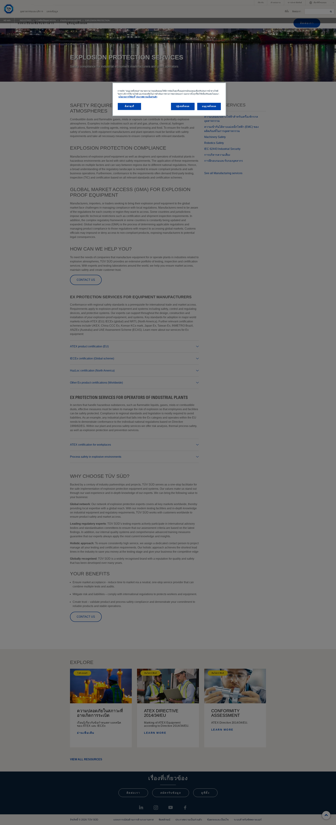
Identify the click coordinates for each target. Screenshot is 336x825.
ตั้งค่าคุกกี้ (129, 106)
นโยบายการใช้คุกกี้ (126, 97)
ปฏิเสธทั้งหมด (182, 106)
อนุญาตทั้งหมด (209, 106)
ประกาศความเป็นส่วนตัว (146, 97)
